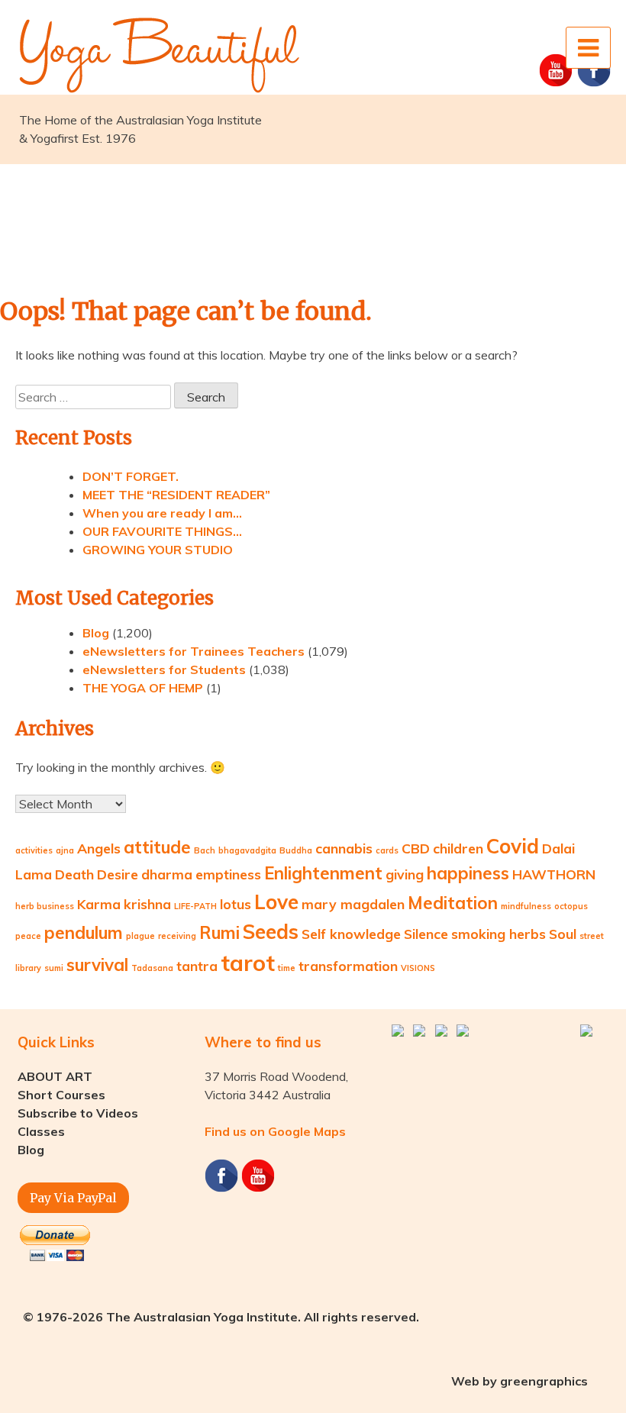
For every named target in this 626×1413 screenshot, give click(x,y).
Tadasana (152, 968)
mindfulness (526, 906)
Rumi (219, 933)
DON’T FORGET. (130, 476)
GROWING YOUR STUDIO (157, 549)
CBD (416, 848)
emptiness (228, 874)
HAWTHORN (553, 874)
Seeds (270, 931)
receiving (177, 936)
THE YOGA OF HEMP (142, 687)
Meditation (453, 903)
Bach (204, 850)
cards (387, 850)
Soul (562, 933)
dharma (166, 874)
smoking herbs (498, 933)
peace (28, 936)
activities (34, 850)
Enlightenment (323, 873)
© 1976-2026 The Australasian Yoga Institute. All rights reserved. (221, 1316)
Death (74, 874)
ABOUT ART (55, 1076)
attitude (157, 847)
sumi (53, 968)
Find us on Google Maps (275, 1131)
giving (405, 874)
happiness (468, 873)
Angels (99, 848)
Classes (41, 1131)
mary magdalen (353, 903)
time (286, 968)
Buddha (295, 850)
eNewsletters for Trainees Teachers (193, 651)
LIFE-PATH (195, 906)
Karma (99, 903)
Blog (95, 632)
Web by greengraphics (519, 1381)
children (458, 848)
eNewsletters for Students (164, 669)
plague (140, 936)
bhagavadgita (247, 850)
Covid (512, 846)
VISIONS (418, 968)
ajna (65, 850)
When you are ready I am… (162, 513)
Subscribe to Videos (78, 1113)
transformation (348, 965)
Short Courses (61, 1094)
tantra (197, 965)
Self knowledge (351, 933)
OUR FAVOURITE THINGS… (162, 531)
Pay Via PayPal (73, 1197)
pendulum (83, 933)
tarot (248, 962)
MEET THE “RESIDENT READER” (176, 494)
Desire (117, 874)
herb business (44, 906)
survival (97, 965)
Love (276, 902)
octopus (571, 906)
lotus (235, 903)
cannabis (344, 848)
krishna (147, 903)
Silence (426, 933)
